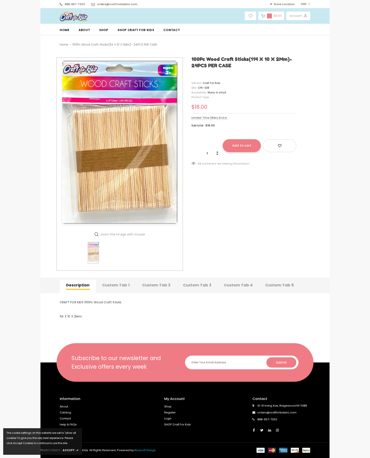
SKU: (194, 88)
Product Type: (200, 97)
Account (296, 16)
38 (199, 163)
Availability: (199, 92)
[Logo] (74, 16)
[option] (120, 143)
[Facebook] (254, 430)
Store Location (283, 4)
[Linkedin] (269, 430)
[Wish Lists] (279, 145)
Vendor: (196, 83)
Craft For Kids (212, 83)
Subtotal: (197, 125)
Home (64, 45)
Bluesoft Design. (145, 450)
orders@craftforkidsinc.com (117, 4)
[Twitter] (262, 430)
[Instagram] (277, 430)
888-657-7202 (75, 4)
